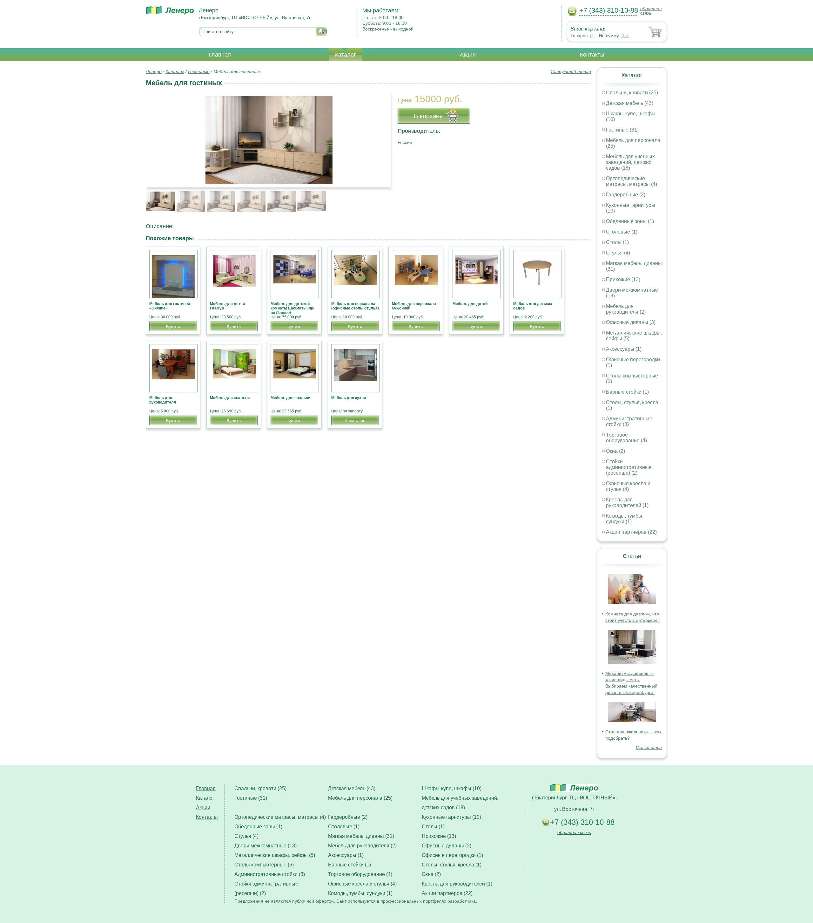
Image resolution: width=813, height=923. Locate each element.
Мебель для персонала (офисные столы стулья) (355, 306)
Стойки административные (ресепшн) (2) (629, 467)
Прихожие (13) (623, 279)
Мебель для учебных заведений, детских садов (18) (630, 162)
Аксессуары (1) (624, 349)
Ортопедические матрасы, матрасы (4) (631, 181)
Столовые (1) (621, 231)
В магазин (355, 420)
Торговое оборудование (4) (626, 437)
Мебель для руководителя (162, 400)
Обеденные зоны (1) (630, 221)
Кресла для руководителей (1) (627, 502)
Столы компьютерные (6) (264, 864)
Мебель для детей (470, 304)
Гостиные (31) (622, 129)
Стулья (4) (618, 252)
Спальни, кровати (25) (632, 92)
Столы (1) (617, 242)
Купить (173, 326)
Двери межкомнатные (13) (265, 845)
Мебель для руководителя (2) (626, 309)
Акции (468, 54)
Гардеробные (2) (625, 194)
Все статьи (649, 747)
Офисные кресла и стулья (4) (628, 486)
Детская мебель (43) (629, 103)
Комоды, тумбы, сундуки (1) (624, 518)
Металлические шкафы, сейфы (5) (274, 855)
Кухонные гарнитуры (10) (451, 817)
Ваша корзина (587, 28)
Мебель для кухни (348, 398)
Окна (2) (615, 451)
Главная (220, 54)
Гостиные (199, 71)
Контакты (592, 54)
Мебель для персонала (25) (360, 798)
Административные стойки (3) (269, 874)
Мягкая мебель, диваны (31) (361, 836)
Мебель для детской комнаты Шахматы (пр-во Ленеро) (292, 308)
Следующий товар (571, 71)
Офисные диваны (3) (630, 322)
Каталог (345, 54)
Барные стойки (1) (627, 392)
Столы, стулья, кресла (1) (451, 864)
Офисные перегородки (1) (452, 855)
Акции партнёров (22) (631, 532)
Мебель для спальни (230, 398)
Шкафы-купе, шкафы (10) (451, 788)
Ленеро (154, 71)
